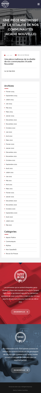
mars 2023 (9, 112)
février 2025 (10, 91)
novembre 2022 (11, 124)
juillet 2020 (10, 221)
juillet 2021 (9, 172)
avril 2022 (9, 136)
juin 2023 (9, 104)
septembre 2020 (11, 213)
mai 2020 (9, 225)
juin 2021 (9, 176)
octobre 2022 (10, 128)
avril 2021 (9, 184)
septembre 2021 (11, 164)
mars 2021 (9, 189)
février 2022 (10, 144)
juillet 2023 (10, 100)
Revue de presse (23, 55)
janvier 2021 (10, 197)
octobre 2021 (10, 160)
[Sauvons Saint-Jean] (5, 4)
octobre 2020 (10, 209)
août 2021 (9, 168)
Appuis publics (11, 237)
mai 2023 (9, 108)
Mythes (8, 245)
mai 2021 (9, 180)
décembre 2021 (11, 152)
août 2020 (9, 217)
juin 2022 (9, 132)
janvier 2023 (10, 116)
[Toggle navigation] (39, 4)
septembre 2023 (11, 96)
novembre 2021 (11, 156)
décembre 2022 (11, 120)
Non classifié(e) (11, 249)
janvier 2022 (10, 148)
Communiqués (11, 241)
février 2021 (10, 193)
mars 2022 (9, 140)
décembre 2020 (11, 201)
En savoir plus (19, 312)
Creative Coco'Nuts (22, 390)
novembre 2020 (11, 205)
